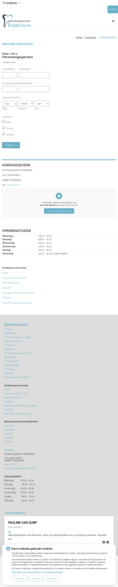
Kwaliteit (8, 433)
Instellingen (19, 578)
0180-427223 (12, 185)
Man (8, 121)
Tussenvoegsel (10, 83)
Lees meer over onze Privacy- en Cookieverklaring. (37, 572)
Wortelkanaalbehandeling (17, 377)
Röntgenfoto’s (11, 357)
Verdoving (9, 369)
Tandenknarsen (11, 365)
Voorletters (9, 69)
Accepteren (52, 578)
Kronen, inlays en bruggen (17, 337)
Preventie (6, 298)
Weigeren (35, 578)
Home (79, 37)
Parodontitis (10, 345)
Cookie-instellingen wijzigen (59, 211)
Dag (4, 108)
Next (107, 542)
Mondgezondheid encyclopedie (18, 293)
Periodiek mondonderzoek (17, 353)
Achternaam (26, 83)
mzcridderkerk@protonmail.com (20, 468)
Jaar (36, 108)
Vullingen (9, 373)
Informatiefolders (10, 283)
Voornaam (25, 69)
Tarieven (8, 441)
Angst (5, 273)
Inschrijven (90, 37)
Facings (8, 329)
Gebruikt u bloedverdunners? (17, 303)
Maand (22, 108)
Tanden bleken (11, 361)
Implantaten (10, 333)
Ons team (9, 437)
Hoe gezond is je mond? (14, 278)
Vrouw (9, 128)
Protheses (9, 349)
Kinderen (6, 288)
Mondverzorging (12, 341)
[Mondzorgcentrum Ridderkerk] (16, 21)
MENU (114, 9)
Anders (10, 134)
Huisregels (9, 429)
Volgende (9, 145)
